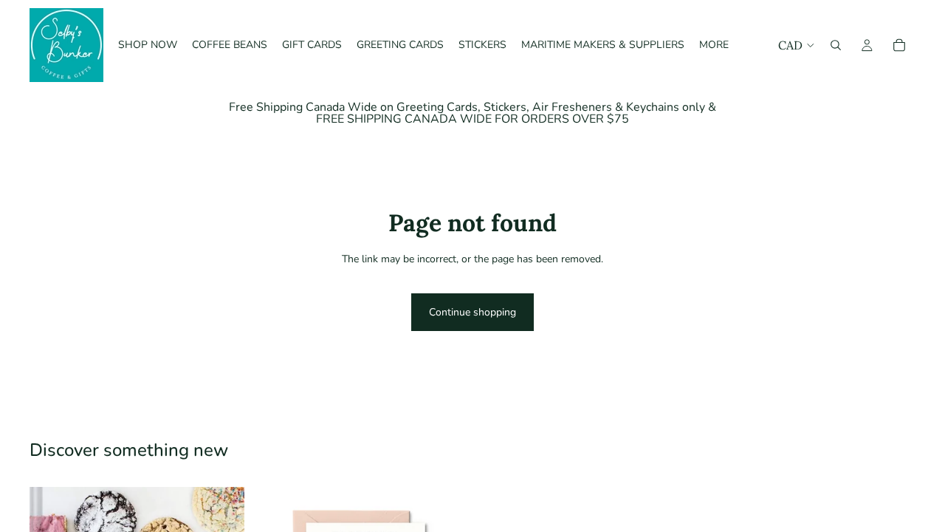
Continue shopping (472, 312)
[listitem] (714, 45)
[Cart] (899, 45)
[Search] (835, 45)
